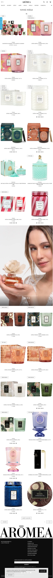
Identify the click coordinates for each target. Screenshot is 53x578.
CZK (2, 1)
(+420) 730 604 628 (5, 542)
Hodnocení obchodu (32, 546)
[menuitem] (3, 5)
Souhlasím (42, 571)
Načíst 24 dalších (26, 518)
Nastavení (10, 574)
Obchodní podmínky (32, 551)
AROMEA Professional (33, 545)
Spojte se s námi (31, 555)
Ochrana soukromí (32, 553)
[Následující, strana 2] (47, 522)
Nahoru (5, 521)
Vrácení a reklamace (32, 550)
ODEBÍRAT (26, 564)
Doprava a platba (32, 548)
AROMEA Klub (31, 543)
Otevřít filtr (26, 14)
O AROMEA (30, 541)
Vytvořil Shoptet (49, 575)
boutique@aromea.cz (6, 541)
